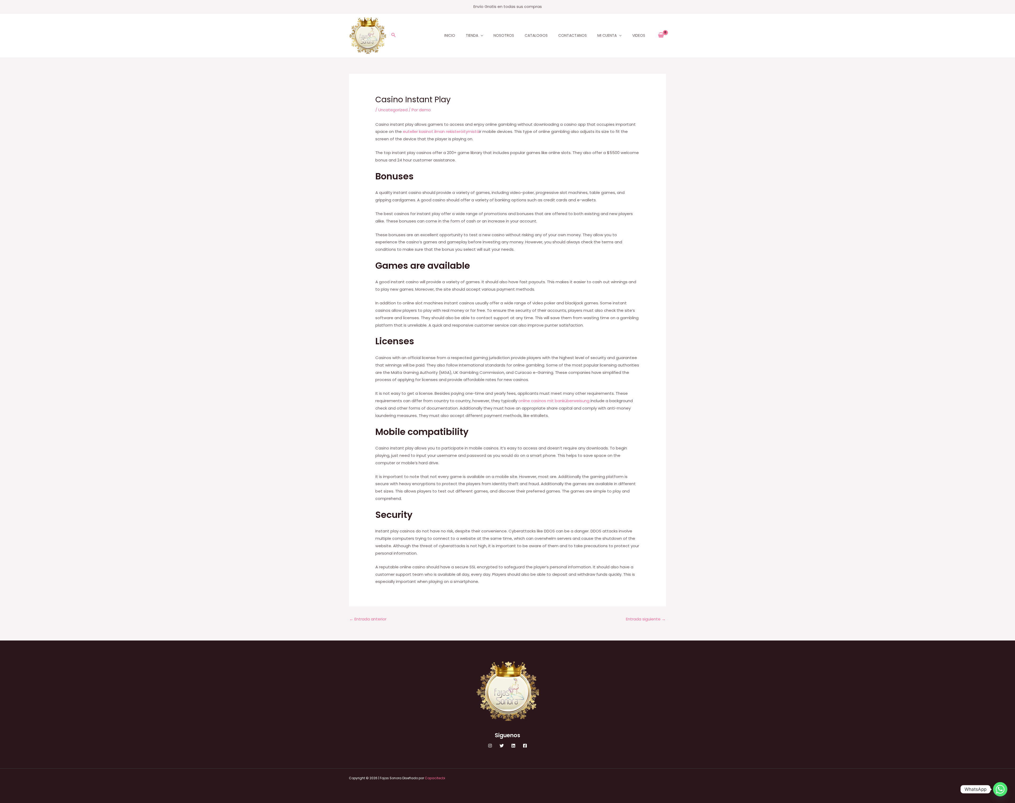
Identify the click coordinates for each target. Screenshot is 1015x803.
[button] (393, 35)
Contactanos (572, 35)
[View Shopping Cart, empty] (661, 35)
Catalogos (536, 35)
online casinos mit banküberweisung (553, 400)
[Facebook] (525, 745)
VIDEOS (638, 35)
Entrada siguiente (646, 619)
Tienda (472, 35)
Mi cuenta (607, 35)
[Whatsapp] (1000, 789)
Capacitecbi (435, 778)
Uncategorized (393, 110)
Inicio (449, 35)
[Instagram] (490, 745)
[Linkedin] (513, 745)
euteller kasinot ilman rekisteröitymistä (441, 131)
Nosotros (503, 35)
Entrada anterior (367, 619)
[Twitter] (501, 745)
